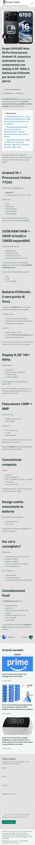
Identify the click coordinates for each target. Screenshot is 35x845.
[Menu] (32, 3)
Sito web (5, 785)
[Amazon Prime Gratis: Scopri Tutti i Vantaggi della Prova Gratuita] (17, 662)
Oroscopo (20, 93)
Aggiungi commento (9, 794)
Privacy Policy (14, 843)
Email (4, 776)
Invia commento (9, 822)
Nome (4, 768)
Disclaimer (5, 843)
